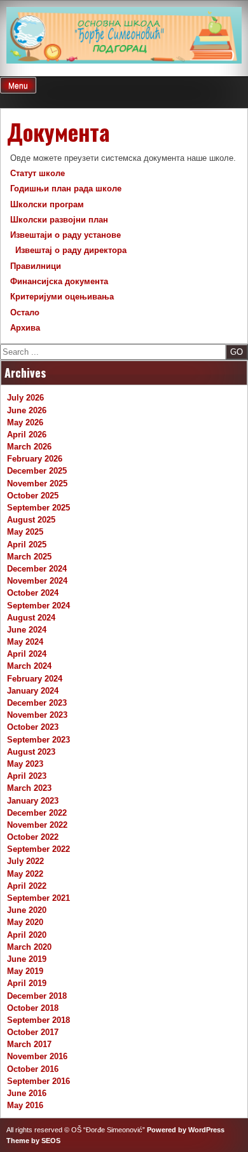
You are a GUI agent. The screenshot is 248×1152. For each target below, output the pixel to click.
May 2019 (25, 971)
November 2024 (37, 581)
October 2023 (33, 727)
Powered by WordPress (185, 1130)
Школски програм (47, 204)
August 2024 (31, 617)
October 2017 (33, 1032)
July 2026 (25, 397)
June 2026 (26, 410)
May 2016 (25, 1105)
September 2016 (38, 1081)
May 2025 (25, 532)
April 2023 (26, 776)
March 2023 (29, 788)
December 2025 (37, 471)
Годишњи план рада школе (65, 188)
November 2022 (37, 825)
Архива (25, 328)
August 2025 (31, 520)
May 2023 (25, 764)
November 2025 (37, 483)
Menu (18, 85)
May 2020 (25, 922)
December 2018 (37, 996)
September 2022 (38, 849)
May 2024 (25, 642)
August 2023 (31, 752)
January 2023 (33, 801)
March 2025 (29, 556)
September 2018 (38, 1020)
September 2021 (38, 898)
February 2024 (34, 678)
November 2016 (37, 1056)
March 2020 (29, 947)
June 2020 (26, 910)
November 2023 (37, 715)
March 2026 (29, 446)
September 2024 (38, 605)
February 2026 (34, 458)
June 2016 (26, 1093)
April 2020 (26, 935)
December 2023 (37, 703)
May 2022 (25, 874)
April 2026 (26, 434)
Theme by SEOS (33, 1140)
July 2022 (25, 861)
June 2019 (26, 959)
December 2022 (37, 813)
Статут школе (37, 173)
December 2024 (37, 568)
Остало (24, 312)
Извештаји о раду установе (65, 235)
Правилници (35, 266)
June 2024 (26, 629)
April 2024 (26, 654)
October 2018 (33, 1008)
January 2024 (33, 691)
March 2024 (29, 666)
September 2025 (38, 507)
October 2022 (33, 837)
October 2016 (33, 1069)
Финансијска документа (59, 281)
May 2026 (25, 422)
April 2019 (26, 983)
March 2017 (29, 1044)
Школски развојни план (59, 219)
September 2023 (38, 739)
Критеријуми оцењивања (62, 296)
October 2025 (33, 495)
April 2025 (26, 544)
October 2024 (33, 593)
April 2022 (26, 886)
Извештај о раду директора (72, 250)
